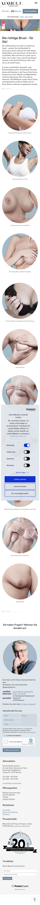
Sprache (18, 11)
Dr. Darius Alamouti (28, 704)
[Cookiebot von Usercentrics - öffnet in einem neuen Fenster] (27, 409)
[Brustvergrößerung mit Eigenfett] (20, 205)
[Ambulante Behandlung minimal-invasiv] (20, 113)
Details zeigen (21, 472)
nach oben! (7, 88)
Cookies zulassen (20, 479)
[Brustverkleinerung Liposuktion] (20, 535)
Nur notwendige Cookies (20, 493)
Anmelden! (7, 878)
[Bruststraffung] (20, 347)
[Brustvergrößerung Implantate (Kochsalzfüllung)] (20, 301)
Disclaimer (6, 814)
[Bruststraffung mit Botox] (20, 393)
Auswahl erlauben (20, 486)
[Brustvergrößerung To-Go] (20, 159)
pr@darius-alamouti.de (21, 826)
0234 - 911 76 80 (26, 17)
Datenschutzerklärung (29, 732)
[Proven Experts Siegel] (20, 886)
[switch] (27, 452)
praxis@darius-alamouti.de (23, 692)
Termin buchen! (30, 11)
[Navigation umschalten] (36, 3)
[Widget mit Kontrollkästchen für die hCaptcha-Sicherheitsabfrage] (19, 742)
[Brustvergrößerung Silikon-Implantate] (20, 251)
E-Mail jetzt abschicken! (11, 750)
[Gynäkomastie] (20, 581)
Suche (6, 11)
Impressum (6, 810)
